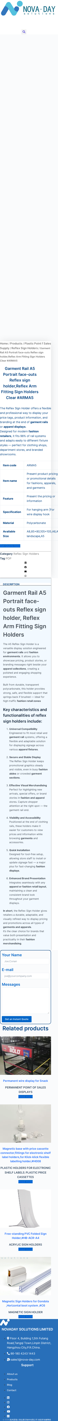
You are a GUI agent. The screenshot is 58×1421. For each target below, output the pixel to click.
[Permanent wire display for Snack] (25, 1055)
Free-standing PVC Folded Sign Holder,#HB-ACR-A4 (26, 1236)
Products (16, 343)
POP (8, 558)
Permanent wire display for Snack (25, 1080)
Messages (11, 984)
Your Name (12, 955)
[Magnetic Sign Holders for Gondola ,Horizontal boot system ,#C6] (25, 1276)
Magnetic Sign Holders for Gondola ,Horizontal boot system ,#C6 (25, 1303)
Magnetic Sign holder (26, 1312)
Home (4, 343)
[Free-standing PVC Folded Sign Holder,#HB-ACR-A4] (25, 1208)
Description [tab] (11, 584)
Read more (25, 1096)
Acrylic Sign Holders (25, 1244)
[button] (2, 23)
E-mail (7, 969)
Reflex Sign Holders (24, 348)
